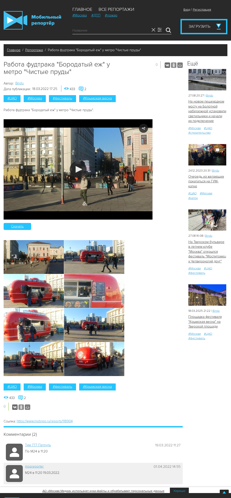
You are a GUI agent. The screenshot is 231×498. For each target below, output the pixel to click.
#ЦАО (12, 98)
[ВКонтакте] (167, 65)
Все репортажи (116, 9)
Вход (186, 9)
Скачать (17, 226)
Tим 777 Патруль (38, 445)
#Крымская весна (97, 98)
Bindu (19, 83)
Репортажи (34, 50)
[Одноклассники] (173, 65)
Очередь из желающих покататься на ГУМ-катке (206, 181)
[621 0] (207, 154)
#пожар (111, 15)
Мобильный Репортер (32, 20)
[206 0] (207, 295)
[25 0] (207, 79)
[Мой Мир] (180, 65)
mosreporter (34, 466)
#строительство (199, 133)
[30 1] (207, 220)
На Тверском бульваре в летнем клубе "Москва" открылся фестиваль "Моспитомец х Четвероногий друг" (207, 251)
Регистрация (202, 9)
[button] (78, 169)
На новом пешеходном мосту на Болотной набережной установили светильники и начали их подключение (207, 111)
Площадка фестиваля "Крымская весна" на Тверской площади (205, 321)
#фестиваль (62, 98)
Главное (82, 9)
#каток (193, 198)
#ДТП (95, 15)
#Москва (79, 15)
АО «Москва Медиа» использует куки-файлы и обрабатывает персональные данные (103, 491)
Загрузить (199, 26)
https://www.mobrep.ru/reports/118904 (45, 421)
